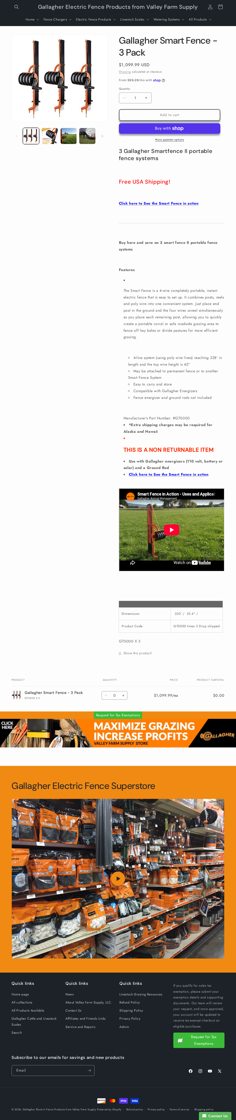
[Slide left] (17, 136)
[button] (17, 7)
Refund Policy (129, 1002)
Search (17, 1032)
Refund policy (134, 1109)
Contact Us (73, 1010)
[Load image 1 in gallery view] (31, 136)
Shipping (125, 72)
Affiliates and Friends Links (85, 1018)
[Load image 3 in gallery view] (68, 136)
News (69, 994)
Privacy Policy (129, 1018)
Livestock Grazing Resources (140, 994)
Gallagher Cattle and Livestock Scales (34, 1021)
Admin (124, 1026)
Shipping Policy (131, 1010)
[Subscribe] (89, 1070)
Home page (20, 994)
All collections (22, 1002)
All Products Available (28, 1010)
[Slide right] (102, 136)
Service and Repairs (80, 1026)
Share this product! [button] (138, 653)
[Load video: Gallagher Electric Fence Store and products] (118, 879)
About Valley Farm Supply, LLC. (88, 1002)
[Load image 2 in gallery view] (49, 136)
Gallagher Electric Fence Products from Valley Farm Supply (59, 1109)
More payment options (169, 139)
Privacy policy (156, 1109)
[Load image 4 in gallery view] (87, 136)
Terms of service (179, 1109)
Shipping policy (204, 1109)
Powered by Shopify (109, 1109)
